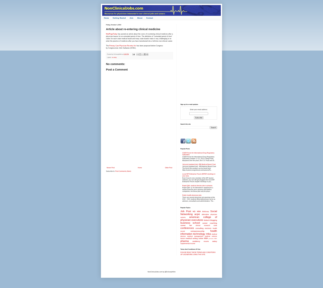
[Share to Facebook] (145, 54)
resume (206, 241)
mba (208, 234)
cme (215, 225)
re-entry (114, 57)
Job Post (185, 211)
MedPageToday (111, 34)
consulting (199, 228)
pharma (184, 241)
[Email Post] (133, 54)
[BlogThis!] (140, 54)
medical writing (192, 238)
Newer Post (111, 168)
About (139, 18)
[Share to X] (142, 54)
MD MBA (197, 211)
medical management (195, 236)
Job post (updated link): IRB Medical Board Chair (199, 164)
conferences (187, 228)
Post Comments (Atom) (123, 171)
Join (131, 18)
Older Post (168, 168)
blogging (213, 220)
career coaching (209, 223)
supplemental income (187, 243)
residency (196, 241)
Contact (149, 18)
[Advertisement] (139, 146)
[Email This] (137, 54)
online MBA (203, 238)
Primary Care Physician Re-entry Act (122, 46)
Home (106, 18)
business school (190, 223)
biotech (207, 220)
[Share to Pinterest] (147, 54)
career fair (186, 225)
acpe (197, 214)
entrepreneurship (197, 231)
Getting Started (119, 18)
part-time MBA (213, 238)
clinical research (203, 225)
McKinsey (205, 211)
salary (214, 241)
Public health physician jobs (191, 195)
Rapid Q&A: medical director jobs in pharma (197, 186)
